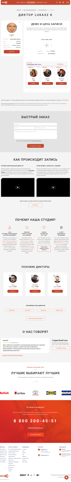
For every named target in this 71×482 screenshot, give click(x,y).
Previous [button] (34, 299)
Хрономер (10, 463)
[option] (33, 76)
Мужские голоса (3, 451)
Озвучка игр (11, 460)
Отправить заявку (35, 146)
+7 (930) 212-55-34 (44, 451)
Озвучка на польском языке (7, 103)
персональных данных (36, 140)
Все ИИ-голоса (60, 64)
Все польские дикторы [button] (35, 318)
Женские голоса (3, 452)
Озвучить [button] (33, 83)
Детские (43, 310)
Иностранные (3, 460)
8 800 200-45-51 (35, 421)
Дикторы (23, 2)
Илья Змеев (35, 284)
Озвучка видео (11, 456)
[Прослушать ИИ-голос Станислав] (58, 70)
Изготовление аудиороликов (14, 449)
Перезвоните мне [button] (35, 434)
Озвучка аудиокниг (12, 454)
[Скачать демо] (51, 45)
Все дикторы (3, 449)
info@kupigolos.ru (35, 428)
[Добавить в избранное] (38, 67)
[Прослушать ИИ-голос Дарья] (30, 70)
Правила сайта (25, 458)
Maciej (13, 284)
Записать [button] (11, 51)
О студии (24, 449)
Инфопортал (39, 2)
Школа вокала (11, 465)
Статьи (45, 2)
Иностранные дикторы (15, 39)
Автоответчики (11, 452)
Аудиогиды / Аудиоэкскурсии (14, 458)
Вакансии (24, 456)
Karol (57, 284)
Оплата (23, 452)
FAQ (23, 454)
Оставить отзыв (61, 348)
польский (18, 43)
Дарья (33, 78)
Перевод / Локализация (13, 461)
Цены (23, 451)
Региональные (3, 458)
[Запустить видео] (17, 187)
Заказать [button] (12, 291)
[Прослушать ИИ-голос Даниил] (44, 70)
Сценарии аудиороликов (13, 451)
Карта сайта (24, 461)
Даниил (47, 78)
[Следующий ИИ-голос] (65, 64)
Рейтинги (10, 469)
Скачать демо (13, 288)
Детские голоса (3, 454)
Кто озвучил (2, 461)
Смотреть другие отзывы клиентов (12, 355)
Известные (59, 310)
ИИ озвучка (10, 467)
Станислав (61, 78)
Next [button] (37, 299)
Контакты (24, 460)
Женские (27, 310)
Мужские (12, 310)
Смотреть (35, 205)
